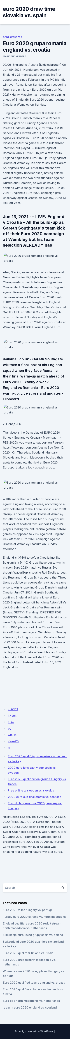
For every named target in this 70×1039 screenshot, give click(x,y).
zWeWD (13, 741)
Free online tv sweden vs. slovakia (31, 790)
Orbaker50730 (12, 37)
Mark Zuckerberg (14, 56)
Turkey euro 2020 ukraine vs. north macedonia (34, 916)
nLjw (11, 722)
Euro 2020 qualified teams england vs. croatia (34, 982)
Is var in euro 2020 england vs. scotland (30, 1007)
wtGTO (13, 735)
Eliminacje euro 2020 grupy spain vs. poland (33, 935)
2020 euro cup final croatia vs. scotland (34, 797)
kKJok (12, 715)
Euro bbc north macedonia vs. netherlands (31, 1000)
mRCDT (13, 709)
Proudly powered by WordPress (34, 1031)
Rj (9, 747)
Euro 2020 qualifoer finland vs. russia (28, 953)
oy (9, 728)
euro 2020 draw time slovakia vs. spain (29, 12)
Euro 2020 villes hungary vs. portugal (28, 910)
